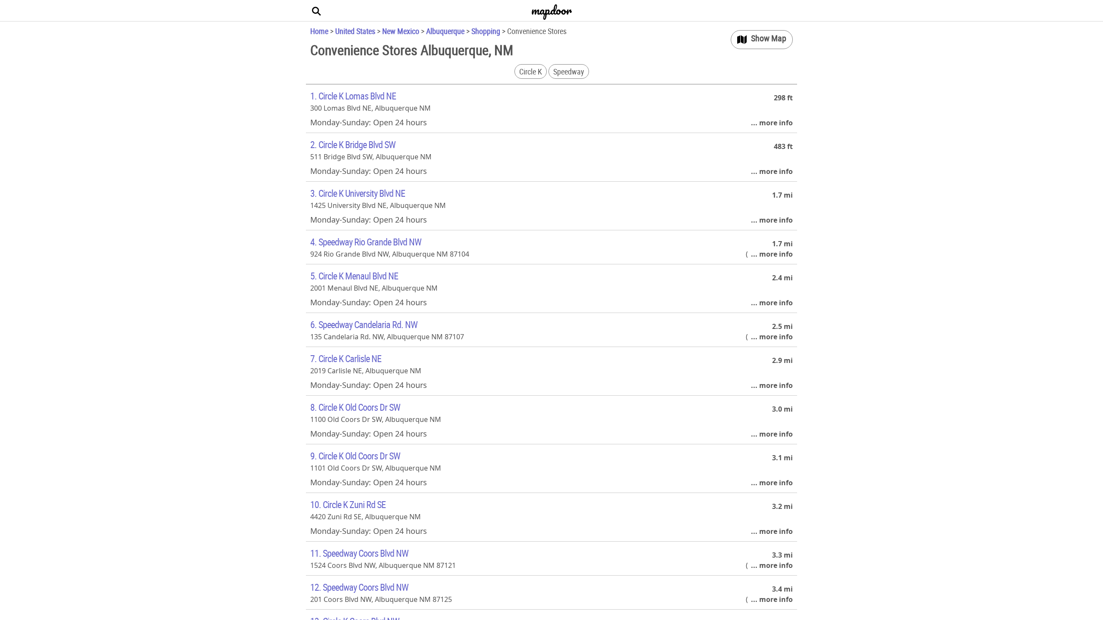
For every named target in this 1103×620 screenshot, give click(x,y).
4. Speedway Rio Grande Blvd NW (365, 242)
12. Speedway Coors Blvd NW (359, 587)
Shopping (485, 31)
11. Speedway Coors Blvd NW (359, 553)
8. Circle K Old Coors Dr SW (355, 407)
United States (355, 31)
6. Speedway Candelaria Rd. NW (364, 324)
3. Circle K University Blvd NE (357, 193)
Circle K (530, 71)
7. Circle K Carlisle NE (345, 358)
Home (319, 31)
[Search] (316, 11)
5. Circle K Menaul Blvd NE (354, 276)
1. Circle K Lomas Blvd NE (353, 96)
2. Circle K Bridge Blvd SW (353, 144)
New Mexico (400, 31)
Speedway (568, 71)
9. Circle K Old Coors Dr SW (355, 456)
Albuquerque (445, 31)
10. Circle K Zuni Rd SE (348, 504)
